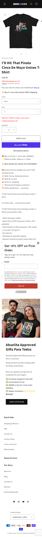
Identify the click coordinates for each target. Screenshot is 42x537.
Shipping (4, 83)
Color (3, 97)
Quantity (5, 125)
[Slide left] (16, 54)
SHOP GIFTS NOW (16, 402)
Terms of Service (10, 444)
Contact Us (8, 434)
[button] (4, 4)
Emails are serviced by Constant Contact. (23, 280)
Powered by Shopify (28, 533)
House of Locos (17, 533)
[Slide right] (26, 54)
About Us (7, 471)
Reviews (7, 487)
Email (6, 262)
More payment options (21, 150)
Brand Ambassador (11, 492)
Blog (6, 476)
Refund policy (9, 449)
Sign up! (21, 286)
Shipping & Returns (11, 424)
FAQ (5, 429)
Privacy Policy (9, 439)
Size (3, 107)
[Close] (38, 243)
